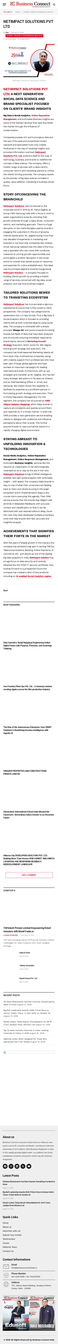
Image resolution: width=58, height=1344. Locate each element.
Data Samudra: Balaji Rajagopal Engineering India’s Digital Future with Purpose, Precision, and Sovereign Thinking (27, 645)
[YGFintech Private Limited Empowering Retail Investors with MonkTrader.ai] (29, 910)
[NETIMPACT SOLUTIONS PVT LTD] (29, 76)
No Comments (11, 39)
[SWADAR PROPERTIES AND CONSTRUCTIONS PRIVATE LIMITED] (29, 752)
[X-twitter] (23, 1166)
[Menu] (4, 4)
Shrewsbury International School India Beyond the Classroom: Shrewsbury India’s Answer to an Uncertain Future (28, 814)
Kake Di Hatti (24, 953)
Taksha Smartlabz (26, 965)
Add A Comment (29, 875)
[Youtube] (28, 1166)
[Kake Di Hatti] (10, 955)
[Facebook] (5, 1166)
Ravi (7, 33)
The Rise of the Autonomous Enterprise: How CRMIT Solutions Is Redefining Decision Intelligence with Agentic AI (27, 730)
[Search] (53, 4)
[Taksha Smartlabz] (10, 968)
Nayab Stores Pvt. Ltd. (28, 978)
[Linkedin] (17, 1166)
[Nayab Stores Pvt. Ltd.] (10, 981)
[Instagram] (11, 1166)
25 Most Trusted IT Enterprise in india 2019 (24, 36)
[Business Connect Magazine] (30, 4)
